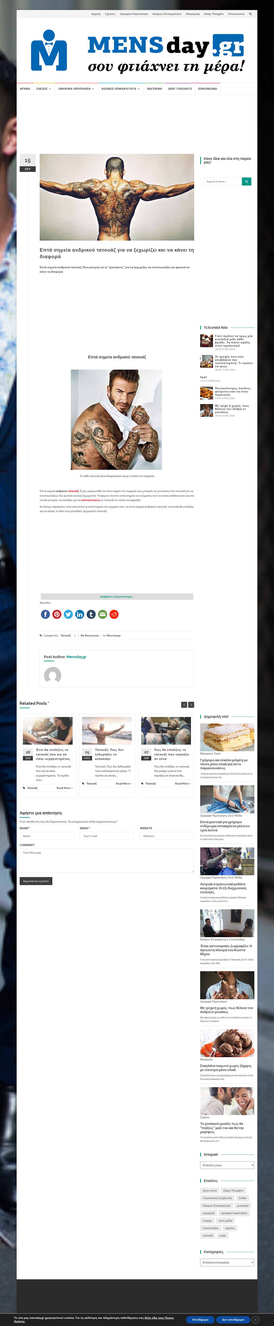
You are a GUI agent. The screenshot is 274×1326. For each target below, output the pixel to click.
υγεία (222, 1235)
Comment (27, 845)
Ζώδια (243, 1198)
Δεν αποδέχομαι (233, 1320)
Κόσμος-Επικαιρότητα (167, 14)
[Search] (246, 181)
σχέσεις (230, 1228)
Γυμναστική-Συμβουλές (217, 1198)
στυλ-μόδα (225, 1220)
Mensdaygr (114, 635)
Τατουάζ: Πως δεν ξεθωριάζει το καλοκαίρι (109, 754)
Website (146, 828)
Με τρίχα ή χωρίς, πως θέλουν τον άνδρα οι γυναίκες (232, 409)
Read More (64, 788)
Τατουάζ (66, 635)
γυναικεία (243, 1205)
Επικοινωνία (236, 14)
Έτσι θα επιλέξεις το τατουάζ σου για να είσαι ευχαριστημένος (53, 754)
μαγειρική (208, 1213)
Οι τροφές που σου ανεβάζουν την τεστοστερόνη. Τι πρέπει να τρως (234, 361)
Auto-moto (210, 1190)
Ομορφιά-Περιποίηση (134, 14)
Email (85, 828)
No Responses (90, 635)
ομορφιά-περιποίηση (234, 1213)
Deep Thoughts (214, 14)
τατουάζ (208, 1235)
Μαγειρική (193, 14)
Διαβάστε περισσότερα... (117, 596)
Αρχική (95, 14)
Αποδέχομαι (200, 1320)
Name (25, 828)
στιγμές (207, 1220)
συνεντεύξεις (211, 1228)
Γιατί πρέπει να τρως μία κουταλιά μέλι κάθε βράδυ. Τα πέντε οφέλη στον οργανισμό (234, 340)
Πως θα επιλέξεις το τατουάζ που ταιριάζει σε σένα (171, 754)
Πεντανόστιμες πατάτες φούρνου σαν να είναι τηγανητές (233, 391)
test (203, 377)
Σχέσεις (110, 14)
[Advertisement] (137, 126)
